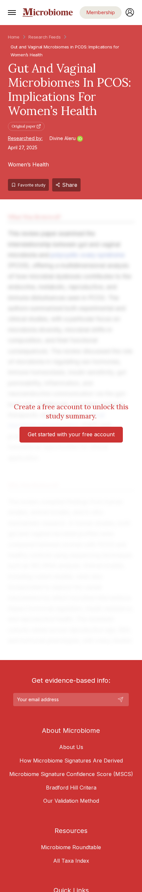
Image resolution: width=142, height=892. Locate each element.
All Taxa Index (71, 860)
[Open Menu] (12, 12)
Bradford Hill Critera (71, 787)
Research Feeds (44, 37)
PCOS (81, 46)
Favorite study (32, 185)
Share (69, 185)
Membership (100, 12)
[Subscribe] (120, 699)
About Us (71, 747)
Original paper (24, 126)
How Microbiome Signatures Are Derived (71, 760)
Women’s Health (28, 164)
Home (13, 37)
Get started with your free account (71, 434)
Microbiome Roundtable (71, 847)
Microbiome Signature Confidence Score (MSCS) (71, 774)
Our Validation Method (71, 800)
